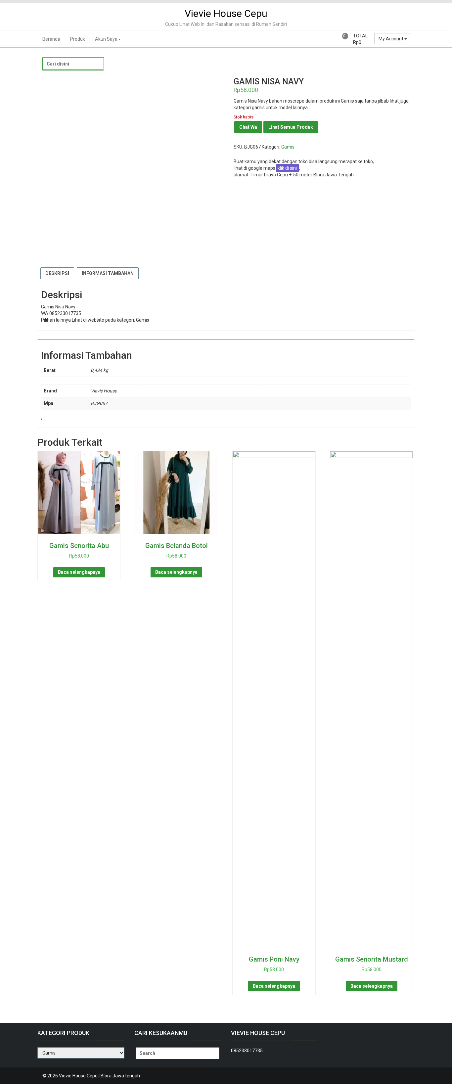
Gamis (287, 147)
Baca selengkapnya (79, 572)
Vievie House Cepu (226, 13)
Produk (77, 39)
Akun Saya (106, 39)
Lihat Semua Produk (290, 127)
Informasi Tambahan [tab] (108, 273)
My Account (391, 38)
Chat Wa (248, 127)
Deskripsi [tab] (57, 273)
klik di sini (288, 168)
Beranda (51, 39)
